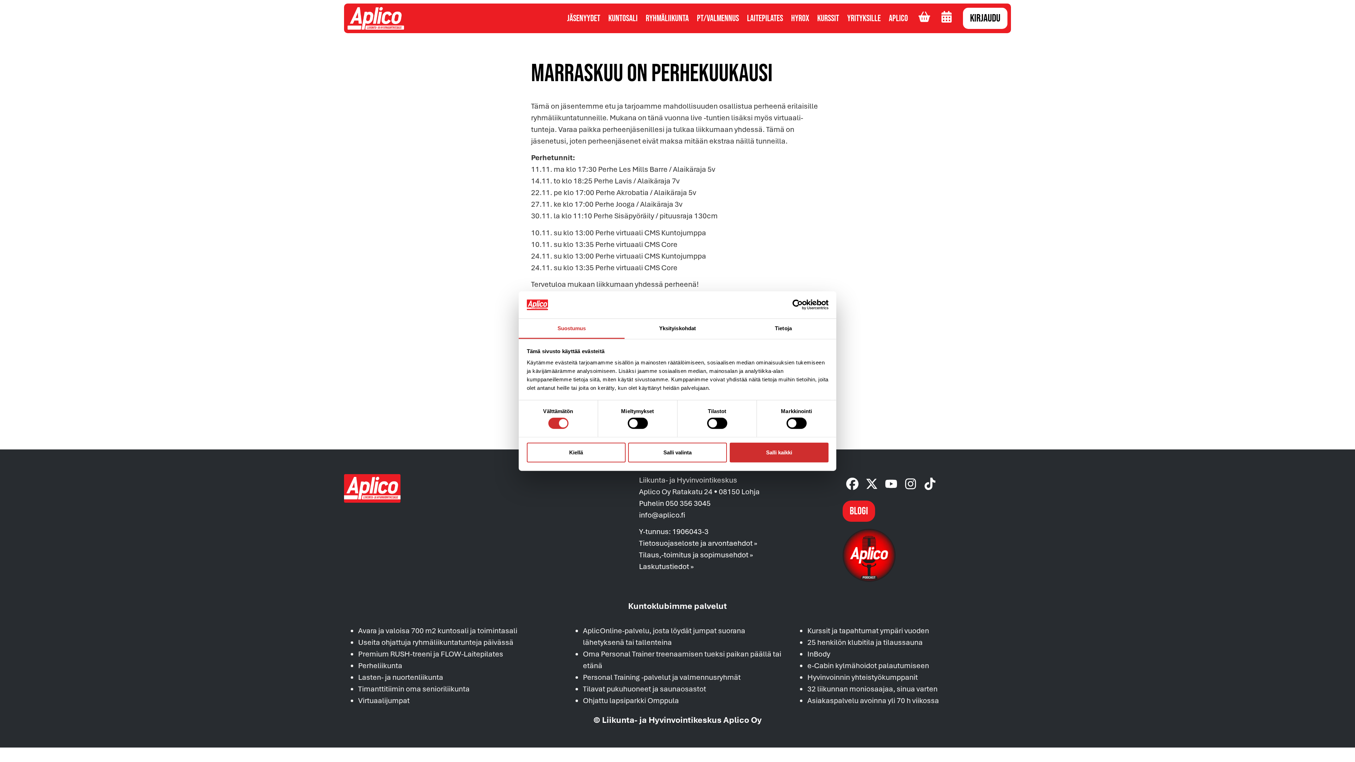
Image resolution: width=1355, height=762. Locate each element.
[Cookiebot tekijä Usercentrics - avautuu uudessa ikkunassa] (798, 305)
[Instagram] (910, 484)
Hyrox (800, 18)
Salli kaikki (779, 452)
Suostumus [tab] (572, 328)
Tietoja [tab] (783, 328)
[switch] (638, 423)
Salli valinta (677, 452)
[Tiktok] (930, 484)
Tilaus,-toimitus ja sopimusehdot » (696, 555)
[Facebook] (852, 484)
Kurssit (828, 18)
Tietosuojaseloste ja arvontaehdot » (698, 543)
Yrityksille (864, 18)
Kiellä (576, 452)
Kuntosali (623, 18)
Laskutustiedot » (666, 566)
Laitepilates (765, 18)
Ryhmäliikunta (667, 18)
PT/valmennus (718, 18)
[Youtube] (891, 484)
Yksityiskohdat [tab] (677, 328)
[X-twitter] (871, 484)
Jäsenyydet (583, 18)
